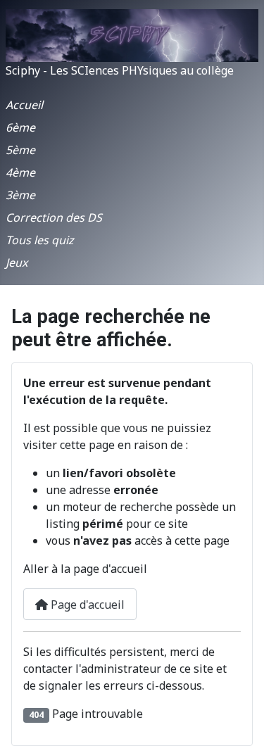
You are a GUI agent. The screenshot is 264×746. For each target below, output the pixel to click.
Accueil (24, 105)
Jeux (16, 262)
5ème (20, 150)
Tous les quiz (40, 240)
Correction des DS (54, 217)
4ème (20, 172)
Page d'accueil (86, 604)
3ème (20, 195)
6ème (20, 127)
